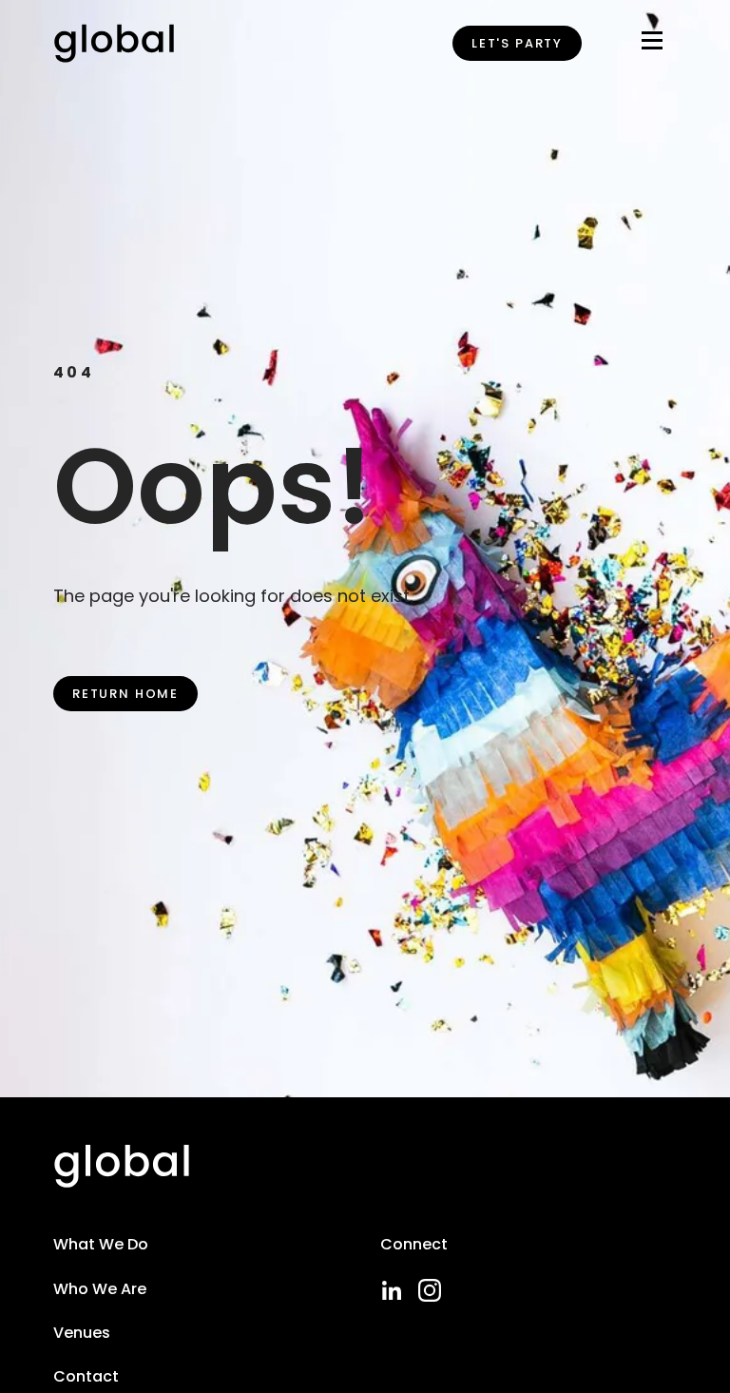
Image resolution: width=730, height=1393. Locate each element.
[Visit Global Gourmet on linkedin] (391, 1290)
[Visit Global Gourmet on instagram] (429, 1290)
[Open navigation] (652, 44)
